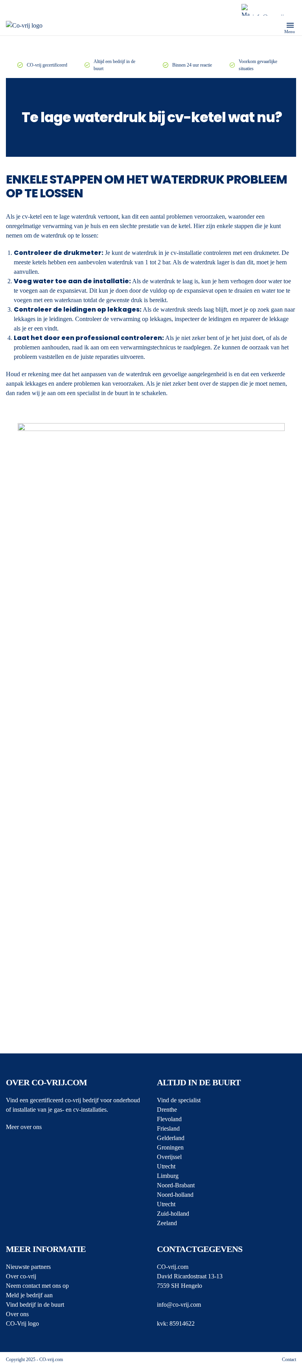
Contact (289, 1359)
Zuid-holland (173, 1213)
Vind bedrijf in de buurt (35, 1304)
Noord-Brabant (176, 1185)
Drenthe (167, 1109)
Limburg (168, 1175)
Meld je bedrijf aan (29, 1295)
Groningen (170, 1147)
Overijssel (169, 1156)
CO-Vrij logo (22, 1323)
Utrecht (166, 1166)
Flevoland (169, 1119)
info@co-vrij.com (179, 1304)
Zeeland (167, 1223)
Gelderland (170, 1138)
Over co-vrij (21, 1276)
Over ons (17, 1314)
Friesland (168, 1128)
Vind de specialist (179, 1100)
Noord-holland (175, 1194)
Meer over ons (24, 1127)
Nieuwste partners (28, 1266)
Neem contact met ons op (37, 1285)
